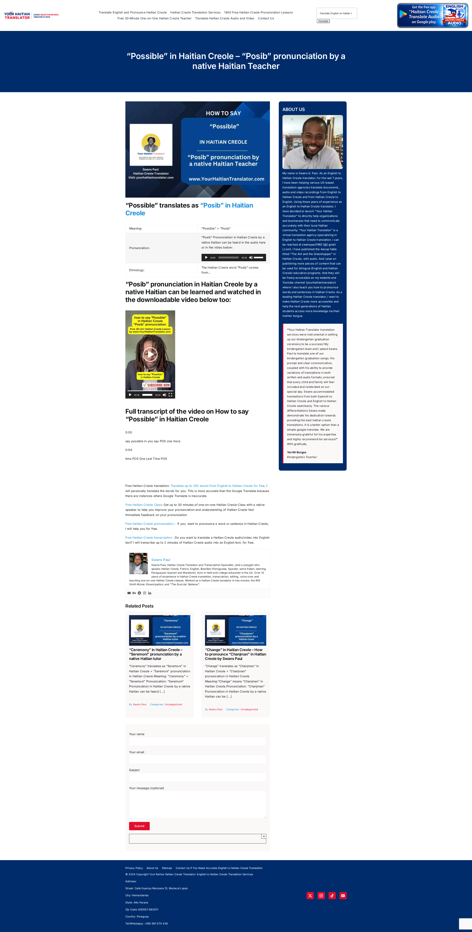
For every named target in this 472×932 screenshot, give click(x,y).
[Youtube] (129, 593)
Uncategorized (173, 704)
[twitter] (310, 895)
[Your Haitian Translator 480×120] (31, 10)
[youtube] (343, 895)
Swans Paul (139, 704)
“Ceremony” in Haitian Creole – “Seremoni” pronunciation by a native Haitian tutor (155, 654)
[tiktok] (332, 895)
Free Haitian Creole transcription (148, 537)
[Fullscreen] (170, 395)
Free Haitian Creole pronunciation (149, 524)
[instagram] (321, 895)
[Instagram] (144, 593)
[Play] (206, 257)
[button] (150, 354)
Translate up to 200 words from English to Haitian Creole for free (217, 486)
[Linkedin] (149, 593)
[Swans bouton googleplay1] (432, 3)
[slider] (259, 257)
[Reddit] (139, 593)
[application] (234, 257)
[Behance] (134, 593)
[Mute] (251, 257)
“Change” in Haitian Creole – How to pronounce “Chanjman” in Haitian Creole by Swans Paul (235, 654)
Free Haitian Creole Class (143, 505)
